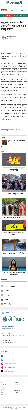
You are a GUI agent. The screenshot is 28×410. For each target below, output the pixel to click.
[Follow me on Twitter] (5, 38)
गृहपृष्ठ (2, 382)
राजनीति (16, 15)
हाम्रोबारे (2, 392)
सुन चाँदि (3, 390)
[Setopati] (14, 319)
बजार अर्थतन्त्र (23, 15)
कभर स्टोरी (8, 15)
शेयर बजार (3, 387)
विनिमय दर (3, 385)
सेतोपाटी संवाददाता (11, 37)
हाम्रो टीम (16, 393)
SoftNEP (15, 409)
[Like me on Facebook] (4, 40)
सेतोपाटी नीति (4, 395)
